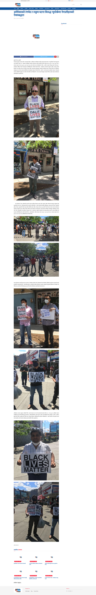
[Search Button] (81, 5)
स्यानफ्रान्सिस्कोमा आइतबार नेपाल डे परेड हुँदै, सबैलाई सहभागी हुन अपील (20, 578)
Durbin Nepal (27, 591)
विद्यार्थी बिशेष (57, 8)
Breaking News (18, 561)
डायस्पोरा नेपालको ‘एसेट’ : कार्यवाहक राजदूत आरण (51, 578)
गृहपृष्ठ (18, 8)
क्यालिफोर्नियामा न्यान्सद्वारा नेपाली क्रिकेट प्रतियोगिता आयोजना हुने (35, 578)
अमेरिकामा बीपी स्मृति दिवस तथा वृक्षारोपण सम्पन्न (51, 564)
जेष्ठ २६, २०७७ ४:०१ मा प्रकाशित (19, 18)
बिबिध (52, 8)
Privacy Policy (36, 591)
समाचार (22, 8)
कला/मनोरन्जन (47, 8)
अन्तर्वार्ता (69, 8)
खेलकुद (36, 8)
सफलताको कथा (63, 8)
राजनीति (26, 8)
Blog (31, 591)
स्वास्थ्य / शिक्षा (31, 8)
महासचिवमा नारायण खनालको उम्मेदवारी (20, 563)
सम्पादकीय (74, 8)
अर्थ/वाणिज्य (41, 8)
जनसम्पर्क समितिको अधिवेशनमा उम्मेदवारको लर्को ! (35, 564)
